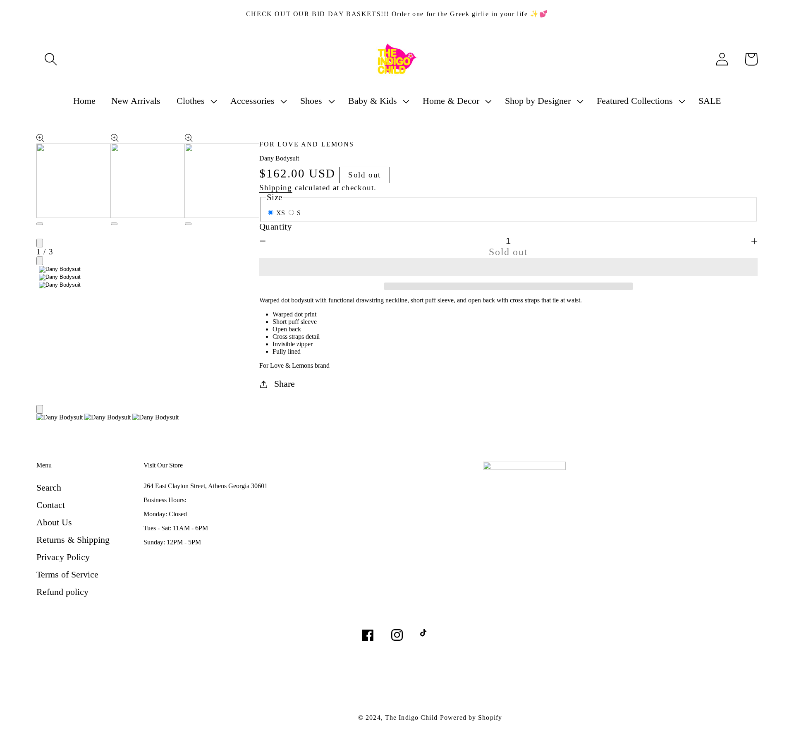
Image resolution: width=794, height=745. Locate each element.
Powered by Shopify (471, 717)
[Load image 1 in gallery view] (59, 269)
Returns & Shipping (73, 539)
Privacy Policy (63, 557)
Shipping (275, 187)
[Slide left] (39, 243)
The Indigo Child (411, 717)
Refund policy (62, 592)
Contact (50, 505)
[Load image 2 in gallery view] (59, 277)
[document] (397, 418)
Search (48, 487)
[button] (508, 267)
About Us (54, 522)
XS (281, 212)
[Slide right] (39, 260)
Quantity (275, 226)
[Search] (50, 59)
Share (284, 383)
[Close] (39, 409)
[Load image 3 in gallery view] (59, 285)
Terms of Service (67, 574)
